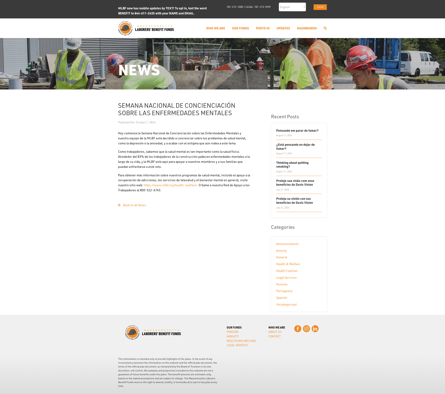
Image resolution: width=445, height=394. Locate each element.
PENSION (232, 332)
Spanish (281, 297)
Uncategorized (286, 304)
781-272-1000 (235, 7)
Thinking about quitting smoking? (292, 165)
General (281, 257)
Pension (282, 284)
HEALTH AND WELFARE (241, 341)
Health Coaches (287, 271)
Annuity (281, 250)
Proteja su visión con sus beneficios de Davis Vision (294, 200)
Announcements (287, 244)
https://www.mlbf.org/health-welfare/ (170, 185)
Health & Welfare (288, 264)
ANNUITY (233, 336)
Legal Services (286, 277)
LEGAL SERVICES (237, 345)
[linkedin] (315, 328)
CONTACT (274, 336)
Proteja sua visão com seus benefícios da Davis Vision (295, 183)
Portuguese (284, 291)
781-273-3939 (262, 7)
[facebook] (297, 328)
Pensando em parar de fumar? (297, 130)
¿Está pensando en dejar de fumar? (295, 146)
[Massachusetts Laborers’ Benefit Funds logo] (146, 22)
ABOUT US (274, 332)
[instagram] (306, 328)
